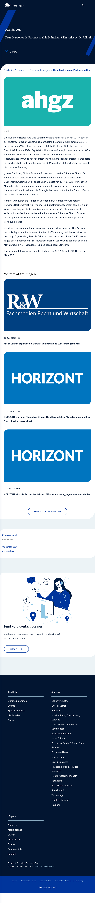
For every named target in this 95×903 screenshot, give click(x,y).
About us (12, 824)
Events (11, 705)
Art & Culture (58, 738)
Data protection (45, 881)
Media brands (15, 829)
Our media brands (17, 700)
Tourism (55, 804)
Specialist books (16, 710)
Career (11, 834)
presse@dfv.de (8, 550)
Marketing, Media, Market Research (64, 768)
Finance (55, 710)
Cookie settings (78, 881)
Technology (57, 795)
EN (83, 5)
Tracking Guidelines (62, 881)
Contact (12, 853)
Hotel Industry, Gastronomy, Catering (65, 717)
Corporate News (59, 752)
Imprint (14, 881)
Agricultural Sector (61, 733)
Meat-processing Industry (64, 775)
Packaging (56, 780)
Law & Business (59, 761)
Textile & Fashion (60, 799)
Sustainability (58, 790)
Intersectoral (57, 757)
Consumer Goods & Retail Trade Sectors (67, 745)
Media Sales (14, 839)
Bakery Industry (59, 700)
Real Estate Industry (61, 785)
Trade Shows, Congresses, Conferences (64, 726)
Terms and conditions (28, 881)
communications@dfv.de (44, 866)
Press (11, 720)
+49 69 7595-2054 (9, 546)
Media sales (14, 715)
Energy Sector (58, 705)
